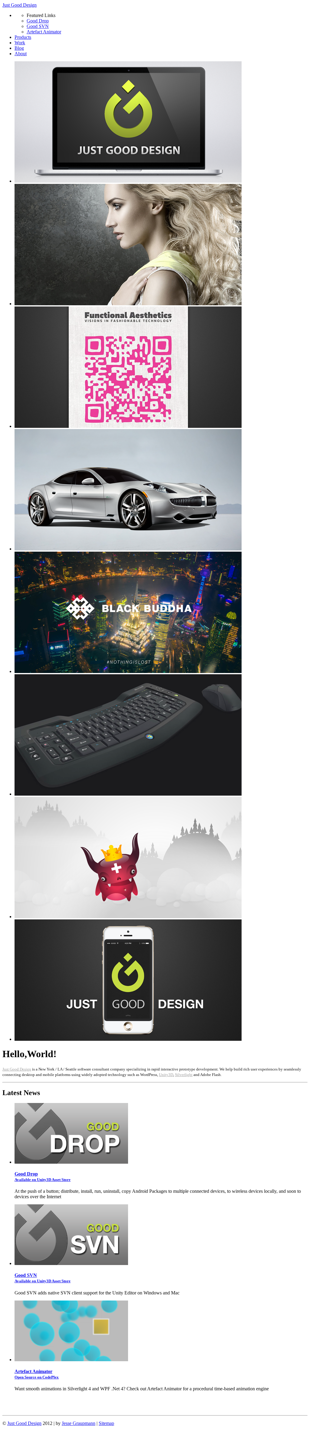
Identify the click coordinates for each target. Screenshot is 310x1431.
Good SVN (38, 26)
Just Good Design (19, 5)
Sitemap (106, 1423)
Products (23, 37)
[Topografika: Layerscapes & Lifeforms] (128, 916)
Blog (19, 48)
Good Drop (38, 20)
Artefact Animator (44, 31)
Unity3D (166, 1074)
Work (20, 42)
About (21, 53)
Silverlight (184, 1074)
